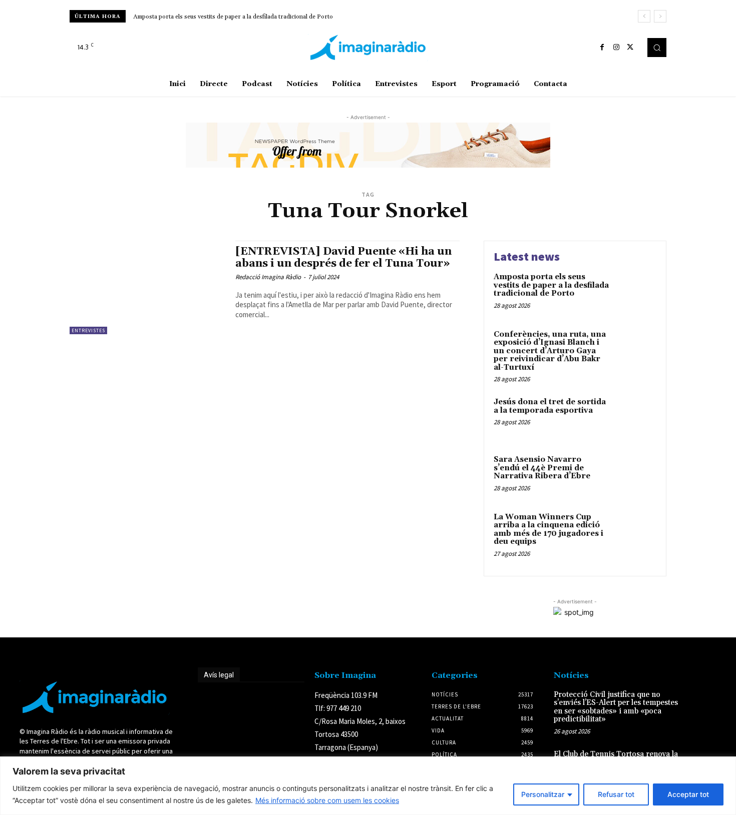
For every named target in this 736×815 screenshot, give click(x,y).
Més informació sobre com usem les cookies (327, 800)
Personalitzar (542, 794)
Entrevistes (88, 330)
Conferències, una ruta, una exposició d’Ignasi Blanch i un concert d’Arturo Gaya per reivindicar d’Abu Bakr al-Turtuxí (550, 351)
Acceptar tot (688, 794)
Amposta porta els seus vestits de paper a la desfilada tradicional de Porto (233, 17)
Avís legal (219, 675)
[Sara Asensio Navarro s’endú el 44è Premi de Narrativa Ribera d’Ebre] (635, 475)
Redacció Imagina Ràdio (268, 277)
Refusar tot (616, 794)
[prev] (644, 16)
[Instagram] (616, 48)
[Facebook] (602, 48)
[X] (630, 48)
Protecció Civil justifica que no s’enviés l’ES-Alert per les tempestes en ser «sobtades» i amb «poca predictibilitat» (616, 707)
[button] (656, 47)
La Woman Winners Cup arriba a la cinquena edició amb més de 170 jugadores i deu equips (548, 529)
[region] (368, 785)
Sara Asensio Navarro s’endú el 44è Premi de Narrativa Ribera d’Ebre (542, 468)
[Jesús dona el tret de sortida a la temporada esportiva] (635, 417)
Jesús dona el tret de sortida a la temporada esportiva (550, 406)
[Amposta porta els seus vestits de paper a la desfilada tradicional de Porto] (635, 292)
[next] (660, 16)
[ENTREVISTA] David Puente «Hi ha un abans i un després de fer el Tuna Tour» (343, 257)
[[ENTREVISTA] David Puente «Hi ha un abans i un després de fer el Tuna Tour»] (147, 287)
